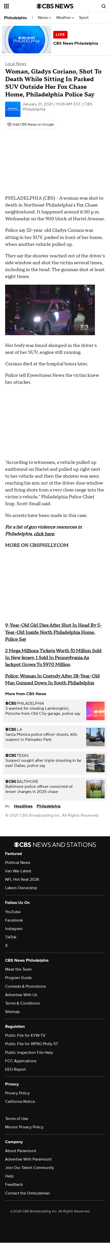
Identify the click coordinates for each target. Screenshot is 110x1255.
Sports (85, 17)
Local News (15, 64)
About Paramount (20, 1151)
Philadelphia (15, 17)
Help (9, 1176)
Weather (64, 17)
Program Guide (18, 978)
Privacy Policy (17, 1093)
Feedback (14, 1184)
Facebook (14, 920)
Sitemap (12, 1012)
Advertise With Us (21, 995)
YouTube (12, 912)
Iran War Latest (18, 871)
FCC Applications (20, 1061)
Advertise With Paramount (28, 1159)
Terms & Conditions (22, 1003)
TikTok (10, 937)
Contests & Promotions (25, 986)
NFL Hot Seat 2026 (22, 879)
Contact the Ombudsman (27, 1193)
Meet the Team (18, 969)
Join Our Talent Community (29, 1168)
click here (44, 534)
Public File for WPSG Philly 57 (31, 1044)
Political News (17, 863)
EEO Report (15, 1069)
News (43, 17)
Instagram (14, 929)
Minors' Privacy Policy (24, 1127)
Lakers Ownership (21, 888)
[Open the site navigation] (20, 6)
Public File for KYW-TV (25, 1035)
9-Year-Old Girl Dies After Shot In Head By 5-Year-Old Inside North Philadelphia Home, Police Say (53, 632)
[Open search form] (103, 6)
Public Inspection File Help (29, 1053)
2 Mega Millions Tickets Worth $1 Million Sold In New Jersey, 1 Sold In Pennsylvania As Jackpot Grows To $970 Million (53, 658)
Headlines (23, 806)
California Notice (20, 1102)
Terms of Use (16, 1119)
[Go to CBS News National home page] (55, 6)
